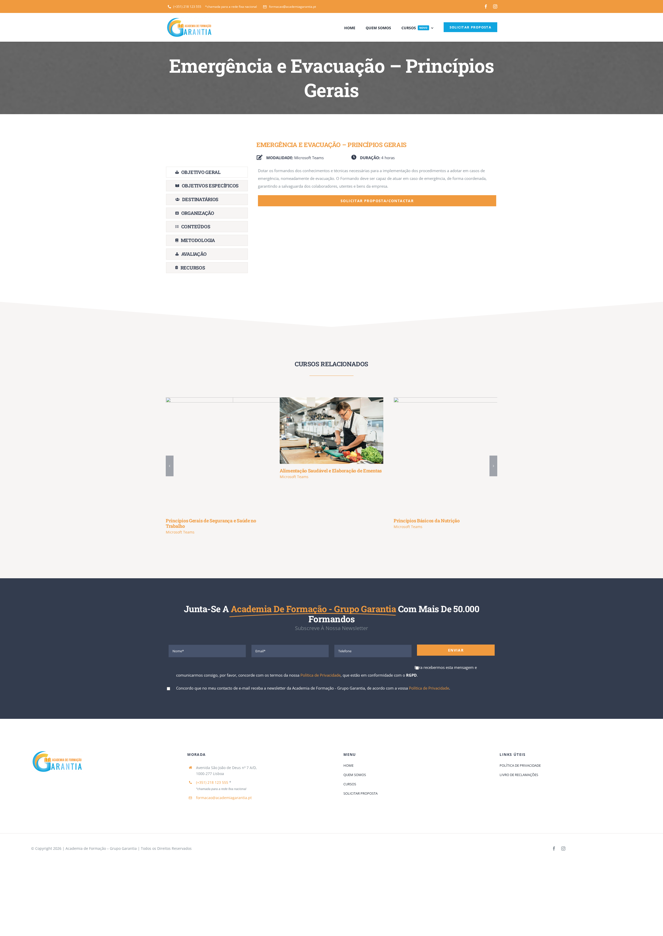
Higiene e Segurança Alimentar (249, 455)
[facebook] (486, 6)
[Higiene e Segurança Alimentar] (256, 455)
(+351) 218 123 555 (212, 776)
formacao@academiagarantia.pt (224, 792)
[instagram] (495, 6)
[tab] (207, 172)
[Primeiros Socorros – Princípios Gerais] (370, 455)
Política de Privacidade (320, 669)
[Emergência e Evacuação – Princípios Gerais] (484, 455)
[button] (170, 463)
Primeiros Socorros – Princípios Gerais (363, 455)
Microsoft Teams (180, 526)
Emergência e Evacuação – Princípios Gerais (476, 455)
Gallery (264, 455)
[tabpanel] (377, 221)
